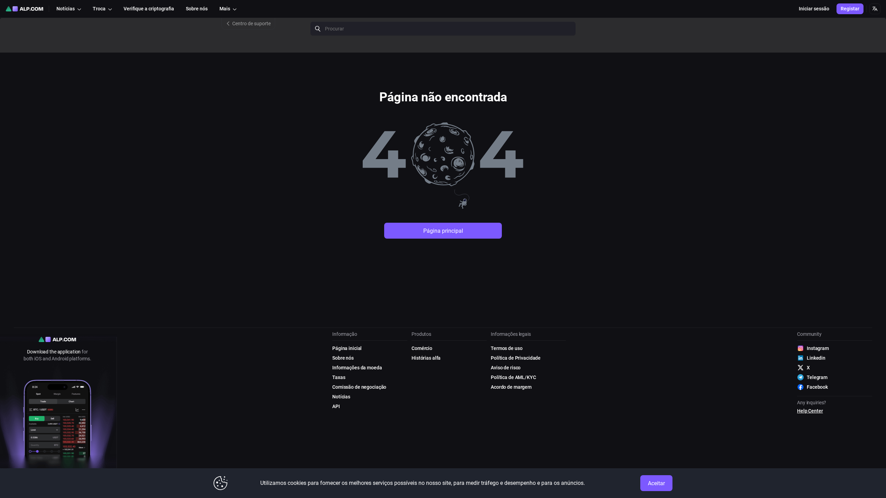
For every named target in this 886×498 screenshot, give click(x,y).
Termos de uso (506, 348)
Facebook (817, 387)
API (336, 406)
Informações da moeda (357, 367)
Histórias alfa (426, 358)
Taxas (338, 377)
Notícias (341, 396)
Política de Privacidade (516, 358)
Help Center (810, 411)
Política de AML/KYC (513, 377)
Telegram (817, 377)
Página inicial (347, 348)
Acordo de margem (511, 387)
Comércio (422, 348)
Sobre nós (343, 358)
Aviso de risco (506, 367)
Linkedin (816, 358)
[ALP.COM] (24, 9)
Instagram (818, 348)
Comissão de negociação (359, 387)
